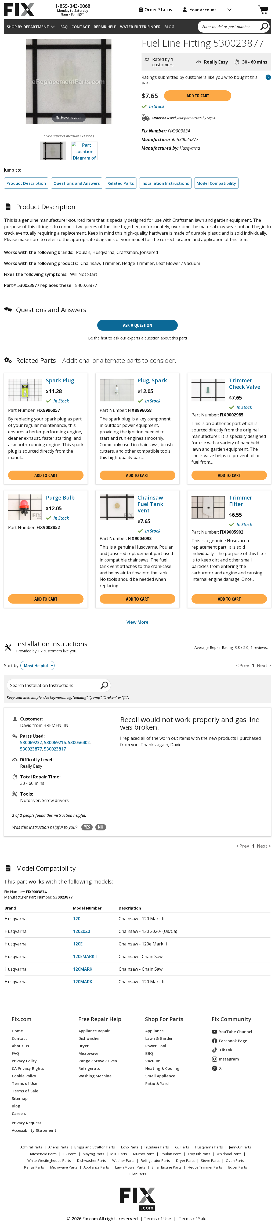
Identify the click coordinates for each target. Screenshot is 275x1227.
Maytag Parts (93, 1153)
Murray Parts (143, 1153)
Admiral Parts (31, 1147)
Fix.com (21, 1019)
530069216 (55, 742)
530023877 (31, 749)
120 (76, 919)
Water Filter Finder (140, 26)
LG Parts (70, 1153)
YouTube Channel (235, 1031)
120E (77, 944)
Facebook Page (233, 1040)
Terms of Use (24, 1083)
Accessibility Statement (34, 1130)
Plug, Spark (152, 380)
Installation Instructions (165, 183)
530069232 (31, 742)
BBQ (149, 1053)
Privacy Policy (24, 1060)
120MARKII (84, 969)
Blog (169, 26)
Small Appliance (160, 1075)
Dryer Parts (185, 1160)
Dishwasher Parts (91, 1160)
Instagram (229, 1059)
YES (87, 827)
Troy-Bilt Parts (199, 1153)
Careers (19, 1113)
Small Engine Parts (166, 1167)
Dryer (83, 1045)
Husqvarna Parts (209, 1147)
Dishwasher (89, 1038)
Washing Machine (94, 1075)
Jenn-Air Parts (240, 1147)
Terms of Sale (25, 1090)
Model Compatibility (216, 183)
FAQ (64, 26)
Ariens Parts (58, 1147)
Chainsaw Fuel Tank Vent (150, 504)
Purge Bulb (60, 497)
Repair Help (105, 26)
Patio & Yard (157, 1083)
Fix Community (231, 1019)
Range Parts (34, 1167)
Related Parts (120, 183)
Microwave (88, 1053)
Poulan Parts (171, 1153)
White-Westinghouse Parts (49, 1160)
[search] (264, 26)
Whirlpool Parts (228, 1153)
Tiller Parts (137, 1173)
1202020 (81, 931)
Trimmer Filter (240, 500)
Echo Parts (129, 1147)
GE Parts (182, 1147)
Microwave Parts (63, 1167)
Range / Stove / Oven (97, 1060)
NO (100, 827)
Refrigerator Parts (155, 1160)
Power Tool (155, 1045)
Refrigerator (90, 1068)
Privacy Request (26, 1122)
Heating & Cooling (162, 1068)
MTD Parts (118, 1153)
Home (17, 1030)
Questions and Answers (76, 183)
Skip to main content (137, 7)
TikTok (225, 1049)
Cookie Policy (24, 1075)
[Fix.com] (21, 9)
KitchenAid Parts (43, 1153)
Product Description (26, 183)
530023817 (55, 749)
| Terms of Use (155, 1219)
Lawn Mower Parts (130, 1167)
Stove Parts (210, 1160)
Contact (80, 26)
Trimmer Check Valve (244, 383)
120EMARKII (85, 956)
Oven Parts (235, 1160)
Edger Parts (237, 1167)
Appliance (154, 1030)
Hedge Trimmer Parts (205, 1167)
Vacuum (153, 1060)
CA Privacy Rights (28, 1068)
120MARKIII (84, 982)
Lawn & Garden (159, 1038)
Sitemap (20, 1098)
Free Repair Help (99, 1019)
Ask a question (137, 325)
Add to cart (198, 96)
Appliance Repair (94, 1030)
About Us (20, 1045)
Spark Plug (60, 380)
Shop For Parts (164, 1019)
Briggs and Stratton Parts (94, 1147)
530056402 (79, 742)
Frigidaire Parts (156, 1147)
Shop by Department (28, 26)
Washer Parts (123, 1160)
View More (137, 622)
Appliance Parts (96, 1167)
